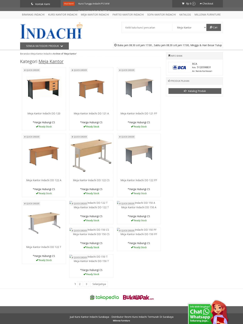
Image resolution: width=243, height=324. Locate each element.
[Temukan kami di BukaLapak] (138, 297)
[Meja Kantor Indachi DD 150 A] (136, 202)
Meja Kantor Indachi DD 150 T (91, 261)
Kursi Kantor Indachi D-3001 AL (94, 11)
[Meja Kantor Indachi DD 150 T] (89, 256)
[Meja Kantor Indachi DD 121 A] (91, 88)
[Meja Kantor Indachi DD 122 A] (44, 155)
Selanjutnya (99, 284)
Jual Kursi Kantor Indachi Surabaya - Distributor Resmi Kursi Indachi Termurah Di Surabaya (121, 316)
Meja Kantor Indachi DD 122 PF (138, 180)
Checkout (207, 3)
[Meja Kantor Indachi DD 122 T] (44, 222)
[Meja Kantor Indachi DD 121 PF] (139, 88)
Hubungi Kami (45, 127)
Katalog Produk (196, 91)
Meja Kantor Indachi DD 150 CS (91, 234)
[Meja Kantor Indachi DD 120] (44, 88)
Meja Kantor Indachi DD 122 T (43, 247)
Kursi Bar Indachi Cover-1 (91, 18)
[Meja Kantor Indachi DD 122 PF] (139, 155)
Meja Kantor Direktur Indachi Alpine (97, 26)
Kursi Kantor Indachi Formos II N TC (96, 33)
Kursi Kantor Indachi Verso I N (94, 48)
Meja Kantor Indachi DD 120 (43, 113)
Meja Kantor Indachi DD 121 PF (138, 113)
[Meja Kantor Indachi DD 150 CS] (89, 229)
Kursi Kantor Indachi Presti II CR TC (96, 56)
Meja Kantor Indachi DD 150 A (138, 207)
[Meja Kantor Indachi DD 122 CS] (91, 155)
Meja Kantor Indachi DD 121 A (91, 113)
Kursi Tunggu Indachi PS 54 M (93, 3)
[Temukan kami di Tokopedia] (104, 297)
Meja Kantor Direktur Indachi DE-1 (96, 41)
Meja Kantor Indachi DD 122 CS (91, 180)
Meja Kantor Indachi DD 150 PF (138, 234)
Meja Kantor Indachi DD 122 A (43, 180)
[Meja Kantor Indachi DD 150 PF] (137, 229)
